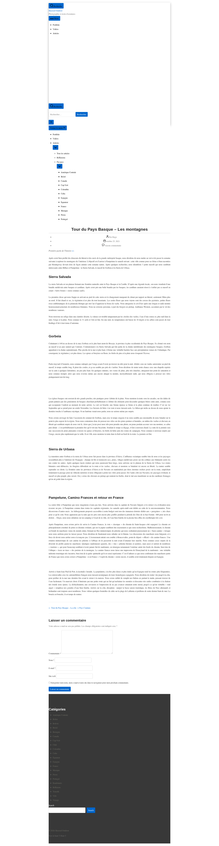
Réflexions (61, 157)
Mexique (64, 210)
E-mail (52, 668)
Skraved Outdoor (55, 10)
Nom (51, 660)
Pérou (63, 214)
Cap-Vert (64, 185)
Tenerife (56, 791)
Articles (56, 143)
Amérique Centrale (68, 172)
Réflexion (56, 787)
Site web (52, 676)
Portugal (64, 219)
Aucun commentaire (113, 245)
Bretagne (56, 732)
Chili (55, 744)
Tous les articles (63, 153)
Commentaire (55, 653)
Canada (64, 181)
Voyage (56, 800)
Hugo (114, 237)
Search (51, 805)
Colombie (65, 189)
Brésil (63, 176)
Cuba (63, 193)
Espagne (64, 197)
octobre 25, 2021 (113, 241)
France (63, 206)
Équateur (64, 202)
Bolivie (56, 723)
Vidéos (55, 138)
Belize (55, 719)
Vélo (55, 795)
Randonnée (57, 783)
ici (73, 250)
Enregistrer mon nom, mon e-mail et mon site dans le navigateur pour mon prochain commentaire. (90, 682)
